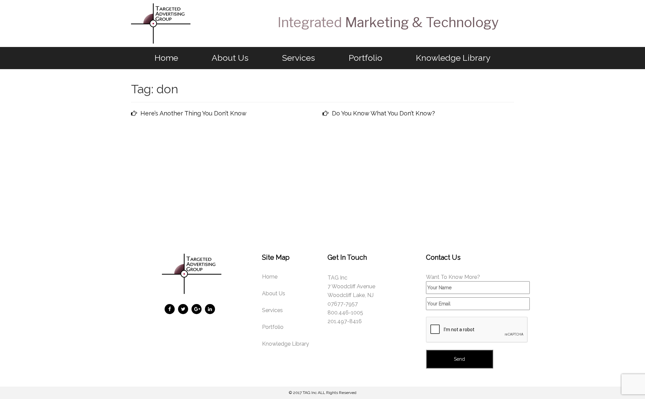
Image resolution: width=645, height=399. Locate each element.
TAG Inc (310, 392)
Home (166, 58)
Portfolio (365, 58)
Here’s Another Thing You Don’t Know (193, 113)
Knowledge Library (453, 58)
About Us (230, 58)
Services (298, 58)
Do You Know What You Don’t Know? (383, 113)
